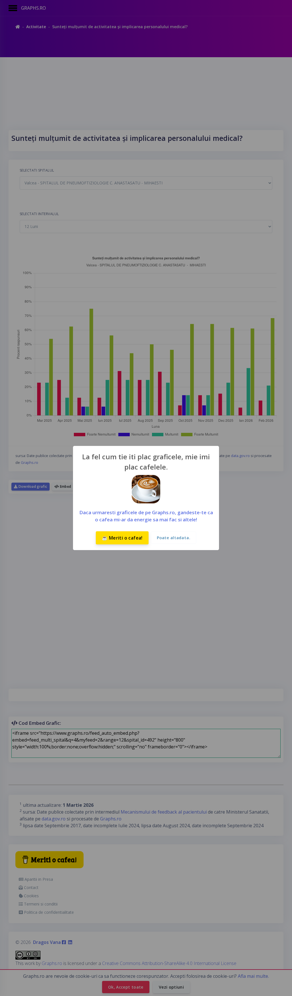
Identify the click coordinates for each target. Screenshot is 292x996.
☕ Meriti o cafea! (122, 538)
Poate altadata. (173, 537)
